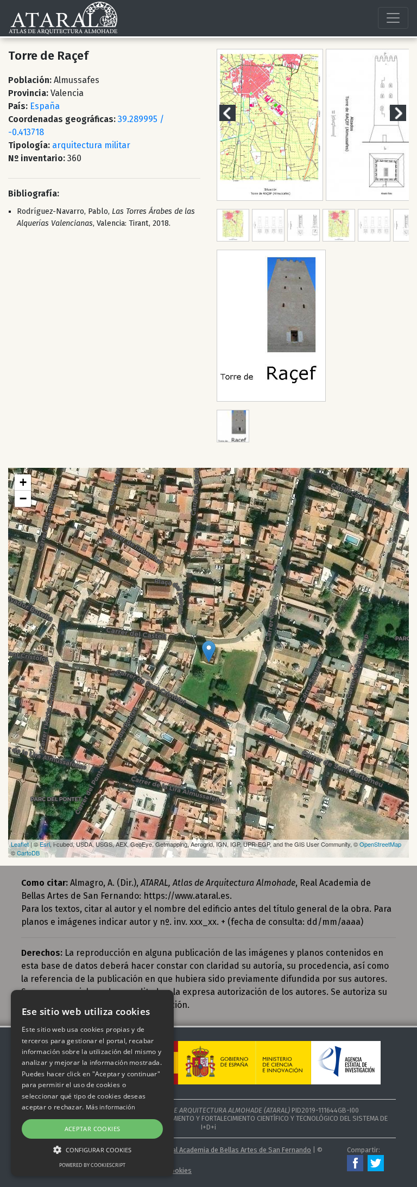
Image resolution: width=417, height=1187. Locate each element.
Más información (111, 1107)
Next (404, 112)
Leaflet (20, 844)
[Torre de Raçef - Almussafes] (209, 651)
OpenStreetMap (380, 844)
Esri (45, 844)
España (45, 106)
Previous (234, 112)
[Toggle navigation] (393, 18)
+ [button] (23, 482)
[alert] (92, 1083)
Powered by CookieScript (92, 1165)
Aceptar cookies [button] (93, 1129)
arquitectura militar (91, 145)
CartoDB (28, 852)
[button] (92, 1149)
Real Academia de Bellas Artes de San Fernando (238, 1150)
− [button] (23, 498)
